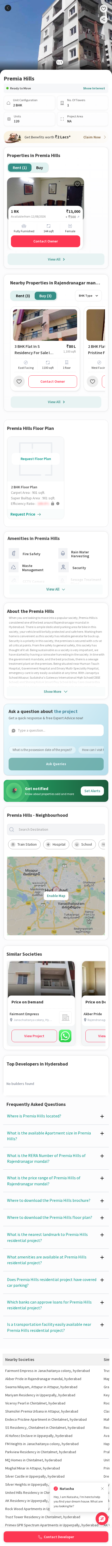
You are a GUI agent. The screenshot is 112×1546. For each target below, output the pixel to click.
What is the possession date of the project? (42, 750)
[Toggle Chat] (102, 1518)
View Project (34, 1036)
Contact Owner (45, 241)
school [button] (86, 844)
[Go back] (8, 8)
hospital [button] (59, 844)
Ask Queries (56, 763)
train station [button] (27, 844)
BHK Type (85, 296)
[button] (37, 503)
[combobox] (60, 829)
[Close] (102, 1488)
